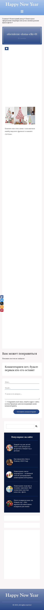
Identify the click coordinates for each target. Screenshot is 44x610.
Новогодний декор (17, 19)
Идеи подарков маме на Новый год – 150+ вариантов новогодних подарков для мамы (23, 503)
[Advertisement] (22, 81)
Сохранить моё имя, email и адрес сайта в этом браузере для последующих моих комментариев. (22, 404)
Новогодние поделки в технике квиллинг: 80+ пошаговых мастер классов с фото (23, 489)
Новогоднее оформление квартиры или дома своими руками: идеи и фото (20, 21)
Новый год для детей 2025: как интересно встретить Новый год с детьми (23, 447)
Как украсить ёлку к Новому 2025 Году (22, 460)
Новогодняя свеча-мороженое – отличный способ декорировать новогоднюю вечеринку (23, 474)
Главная (5, 19)
